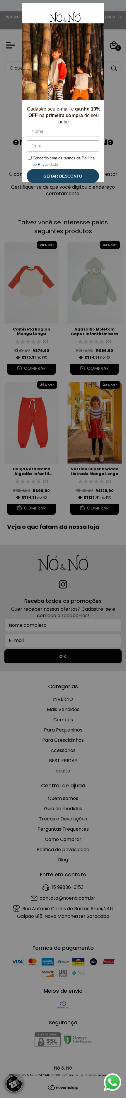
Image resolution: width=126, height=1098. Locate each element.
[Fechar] (92, 14)
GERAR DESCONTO (62, 176)
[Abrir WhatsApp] (112, 1082)
